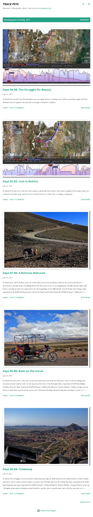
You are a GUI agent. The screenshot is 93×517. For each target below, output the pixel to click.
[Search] (83, 4)
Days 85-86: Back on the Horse (23, 371)
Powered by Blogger (48, 511)
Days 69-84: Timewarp (17, 469)
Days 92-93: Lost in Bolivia (20, 181)
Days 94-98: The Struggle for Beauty (27, 89)
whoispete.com (45, 8)
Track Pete (11, 4)
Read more (85, 108)
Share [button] (5, 108)
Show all (84, 20)
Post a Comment (17, 108)
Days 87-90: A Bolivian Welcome (24, 273)
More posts (85, 502)
